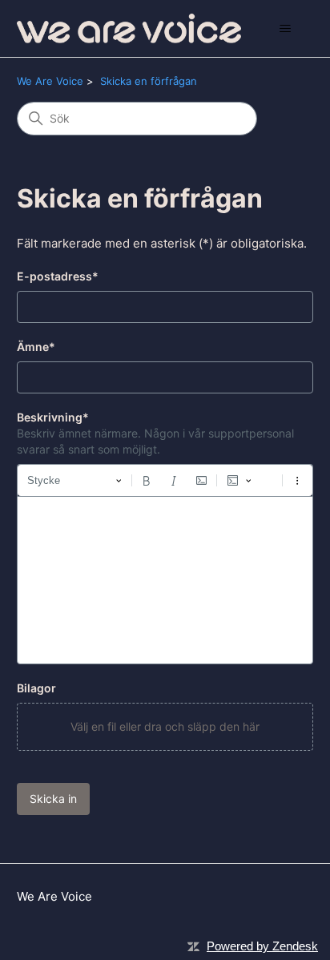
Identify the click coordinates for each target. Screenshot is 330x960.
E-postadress (58, 276)
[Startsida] (129, 28)
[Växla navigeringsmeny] (284, 29)
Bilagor (36, 688)
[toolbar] (165, 480)
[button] (165, 727)
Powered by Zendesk (262, 946)
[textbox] (165, 580)
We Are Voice (50, 81)
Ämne (36, 346)
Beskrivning (53, 417)
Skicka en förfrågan (148, 81)
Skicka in (53, 798)
